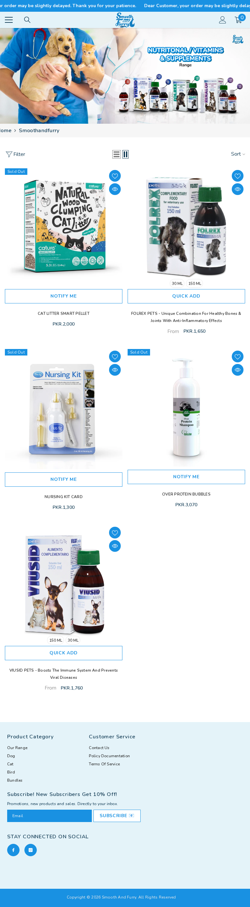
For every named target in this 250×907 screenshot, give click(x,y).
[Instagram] (30, 850)
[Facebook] (13, 850)
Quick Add (186, 296)
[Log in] (222, 19)
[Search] (27, 20)
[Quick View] (115, 189)
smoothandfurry (39, 130)
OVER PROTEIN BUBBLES (186, 494)
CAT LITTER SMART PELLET (64, 313)
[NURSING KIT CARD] (63, 409)
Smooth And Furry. (119, 897)
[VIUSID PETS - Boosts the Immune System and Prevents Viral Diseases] (63, 584)
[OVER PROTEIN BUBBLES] (186, 408)
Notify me (63, 296)
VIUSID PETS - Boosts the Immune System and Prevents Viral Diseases (63, 674)
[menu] (9, 20)
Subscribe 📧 (117, 816)
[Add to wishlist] (115, 176)
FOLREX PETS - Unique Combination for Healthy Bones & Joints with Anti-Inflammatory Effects (186, 317)
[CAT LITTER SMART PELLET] (63, 227)
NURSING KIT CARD (64, 496)
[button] (116, 154)
